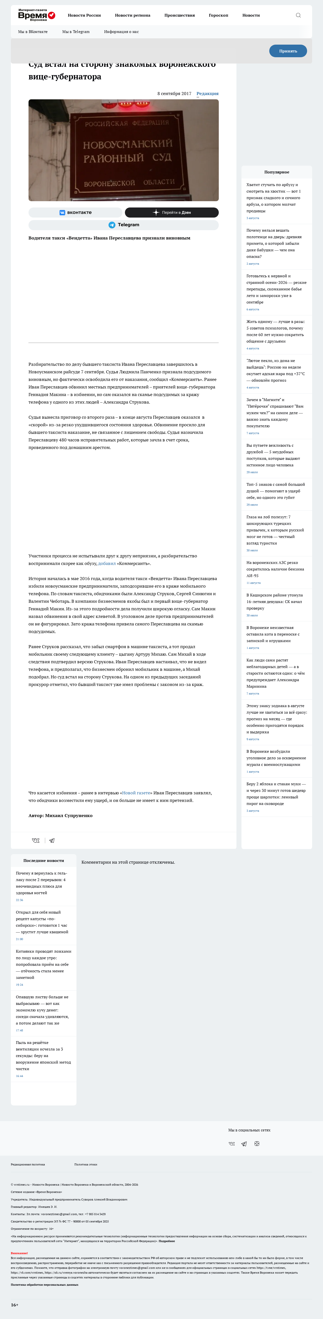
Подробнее (167, 1241)
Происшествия (180, 15)
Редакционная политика (28, 1164)
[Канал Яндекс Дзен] (172, 212)
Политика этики (85, 1164)
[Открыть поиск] (298, 15)
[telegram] (53, 840)
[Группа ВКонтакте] (75, 212)
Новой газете (136, 793)
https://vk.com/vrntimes (27, 1272)
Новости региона (132, 15)
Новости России (84, 15)
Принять (288, 50)
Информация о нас (121, 31)
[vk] (36, 840)
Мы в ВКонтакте (33, 31)
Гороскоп (218, 15)
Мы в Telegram (76, 31)
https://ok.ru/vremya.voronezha (66, 1272)
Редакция (208, 93)
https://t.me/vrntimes (271, 1268)
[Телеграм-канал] (124, 225)
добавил (107, 563)
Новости (251, 15)
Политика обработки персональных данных (44, 1284)
